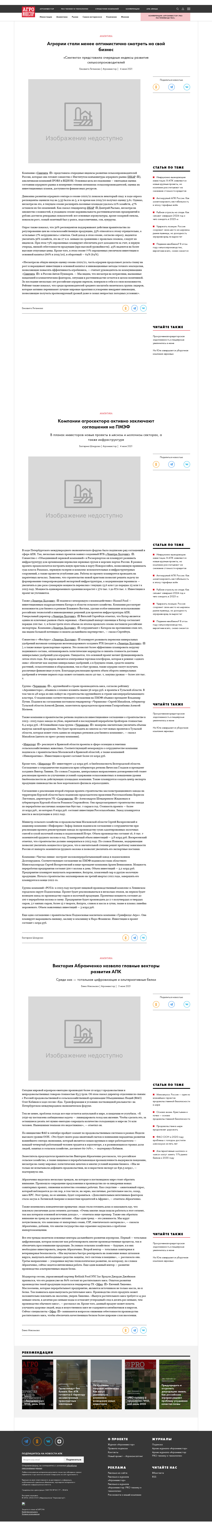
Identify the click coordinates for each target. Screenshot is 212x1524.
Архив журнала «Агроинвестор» (169, 1448)
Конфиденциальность (30, 1512)
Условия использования (31, 1514)
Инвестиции (46, 16)
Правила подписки (118, 1448)
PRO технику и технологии (74, 9)
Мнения (125, 16)
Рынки (75, 16)
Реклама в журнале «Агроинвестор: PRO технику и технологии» (124, 1487)
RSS (154, 1476)
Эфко (99, 1284)
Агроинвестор (47, 9)
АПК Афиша (152, 9)
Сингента (42, 172)
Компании (111, 16)
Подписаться (73, 1459)
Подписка (157, 1444)
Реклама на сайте (117, 1472)
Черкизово (39, 686)
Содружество (65, 798)
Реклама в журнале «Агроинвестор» (118, 1478)
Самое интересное (92, 16)
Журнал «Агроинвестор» (121, 1444)
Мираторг (30, 744)
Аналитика (62, 16)
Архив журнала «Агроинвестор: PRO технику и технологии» (169, 1453)
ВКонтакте (158, 1472)
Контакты (113, 1452)
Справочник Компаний (107, 9)
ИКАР (131, 176)
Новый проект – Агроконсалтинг (125, 1456)
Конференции (133, 9)
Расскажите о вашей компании (124, 1494)
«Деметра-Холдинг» (117, 554)
